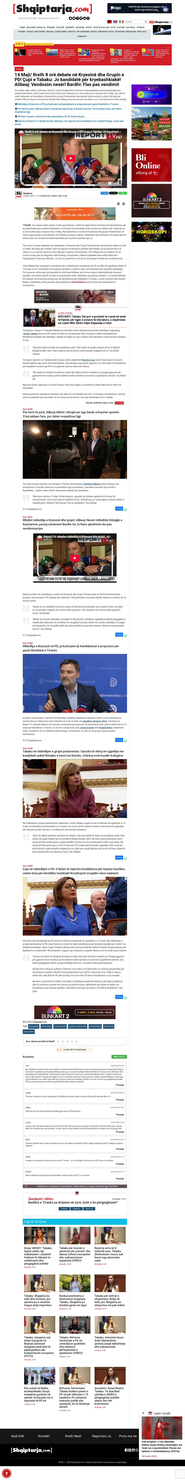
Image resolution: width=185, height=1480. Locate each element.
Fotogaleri (120, 32)
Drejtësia (76, 1209)
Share (105, 193)
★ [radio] (58, 1041)
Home (22, 27)
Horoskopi (102, 32)
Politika (64, 1209)
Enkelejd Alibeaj (92, 484)
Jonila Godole (87, 727)
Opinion (140, 27)
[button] (7, 1473)
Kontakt (44, 1436)
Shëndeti (70, 27)
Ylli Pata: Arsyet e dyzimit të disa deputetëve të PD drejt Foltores (51, 116)
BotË (113, 27)
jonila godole (34, 1026)
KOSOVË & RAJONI (101, 27)
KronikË (51, 27)
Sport (89, 27)
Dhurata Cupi (108, 1026)
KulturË (121, 27)
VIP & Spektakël (83, 32)
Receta (94, 32)
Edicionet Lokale (34, 27)
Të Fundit (22, 32)
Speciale (50, 32)
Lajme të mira (61, 32)
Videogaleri (131, 32)
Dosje (111, 32)
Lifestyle (72, 32)
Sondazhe (82, 36)
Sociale (30, 32)
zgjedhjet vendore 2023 (94, 721)
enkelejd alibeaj (95, 1026)
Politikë (60, 27)
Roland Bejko (106, 727)
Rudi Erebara (78, 282)
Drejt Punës (40, 32)
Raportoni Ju (101, 1436)
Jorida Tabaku (30, 333)
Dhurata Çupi (88, 360)
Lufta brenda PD (60, 1026)
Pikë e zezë (141, 32)
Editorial (130, 27)
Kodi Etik (17, 1436)
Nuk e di (89, 1209)
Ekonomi (80, 27)
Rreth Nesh (73, 1436)
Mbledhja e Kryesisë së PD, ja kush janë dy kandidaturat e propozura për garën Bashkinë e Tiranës (68, 104)
